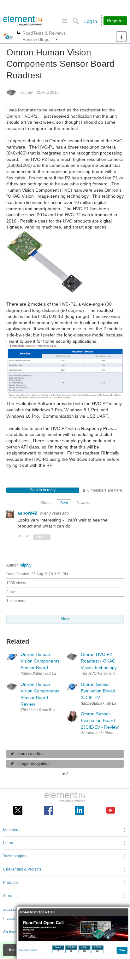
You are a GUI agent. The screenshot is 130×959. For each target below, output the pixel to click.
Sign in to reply (43, 490)
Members (11, 830)
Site (64, 21)
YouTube (110, 810)
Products (10, 882)
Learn (8, 843)
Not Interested (28, 950)
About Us (10, 910)
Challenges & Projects (22, 869)
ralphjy (27, 92)
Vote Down (27, 536)
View (122, 949)
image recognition (33, 763)
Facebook (48, 810)
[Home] (23, 21)
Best (64, 503)
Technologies (14, 856)
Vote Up (20, 536)
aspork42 (27, 513)
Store (7, 896)
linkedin (79, 810)
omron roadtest (31, 754)
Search (75, 21)
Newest (83, 502)
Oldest (45, 502)
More (18, 33)
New (121, 36)
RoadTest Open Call (37, 912)
